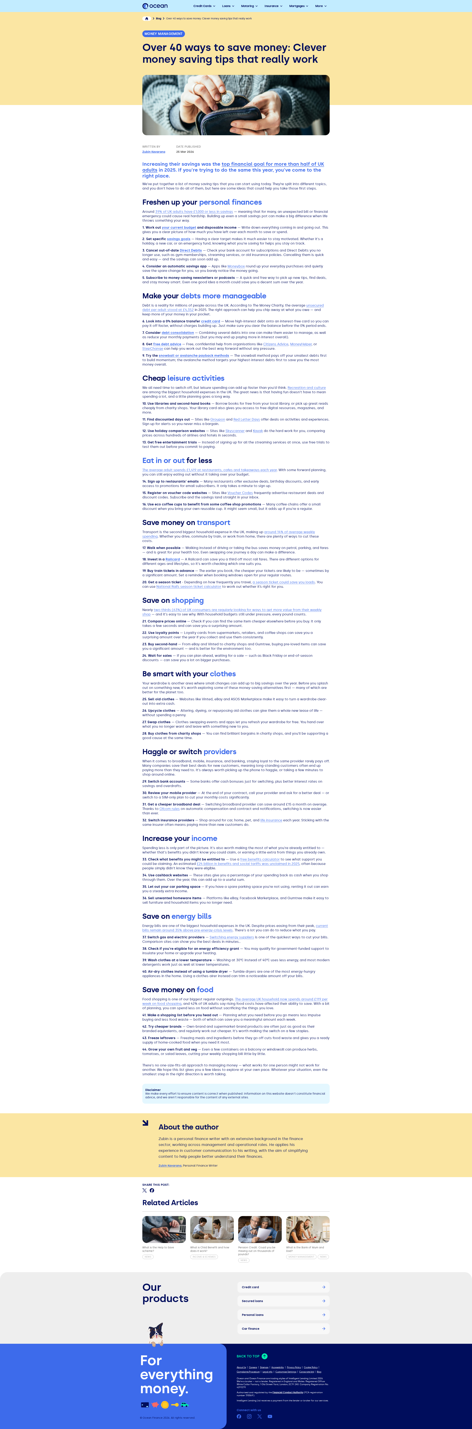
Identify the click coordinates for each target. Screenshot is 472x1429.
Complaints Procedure (248, 1372)
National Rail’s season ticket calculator (188, 587)
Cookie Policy (310, 1367)
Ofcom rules (169, 809)
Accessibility (277, 1367)
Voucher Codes (240, 493)
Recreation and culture (307, 388)
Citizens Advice (275, 344)
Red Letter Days (246, 419)
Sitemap (264, 1367)
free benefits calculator (260, 859)
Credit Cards (202, 6)
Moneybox (236, 266)
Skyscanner (235, 431)
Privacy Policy (294, 1367)
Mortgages (296, 6)
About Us (241, 1367)
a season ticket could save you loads (284, 582)
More (319, 6)
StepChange (152, 349)
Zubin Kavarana (153, 152)
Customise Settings (285, 1372)
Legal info (268, 1372)
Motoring (247, 6)
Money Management (164, 34)
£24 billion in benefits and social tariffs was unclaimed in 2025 (248, 864)
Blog (319, 1372)
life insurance (271, 820)
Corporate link (306, 1372)
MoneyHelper (301, 344)
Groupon (217, 419)
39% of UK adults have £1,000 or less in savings (194, 212)
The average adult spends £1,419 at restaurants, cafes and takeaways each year (209, 470)
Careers (253, 1367)
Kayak (258, 431)
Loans (226, 6)
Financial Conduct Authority (288, 1392)
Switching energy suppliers (232, 937)
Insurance (272, 6)
